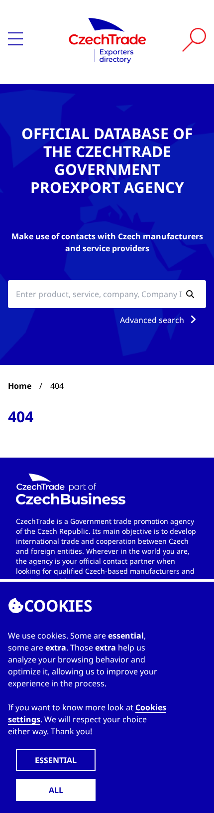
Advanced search (153, 320)
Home (19, 385)
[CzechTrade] (107, 40)
